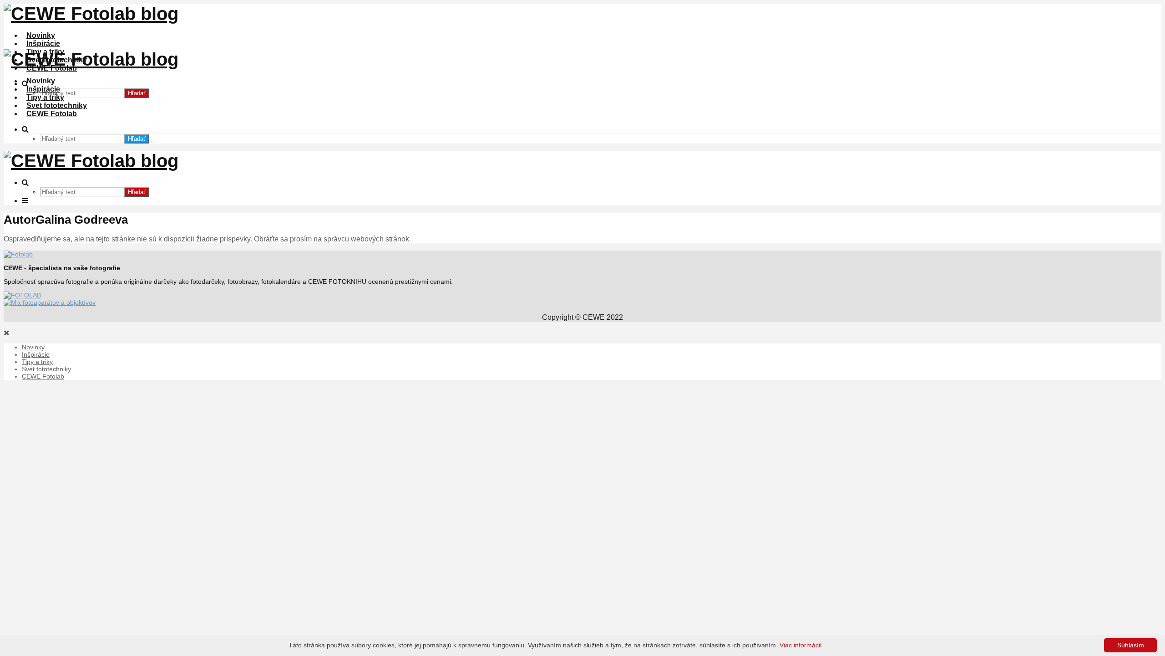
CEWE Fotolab (51, 114)
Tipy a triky (45, 97)
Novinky (40, 35)
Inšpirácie (43, 43)
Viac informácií (801, 645)
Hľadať (137, 93)
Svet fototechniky (56, 105)
